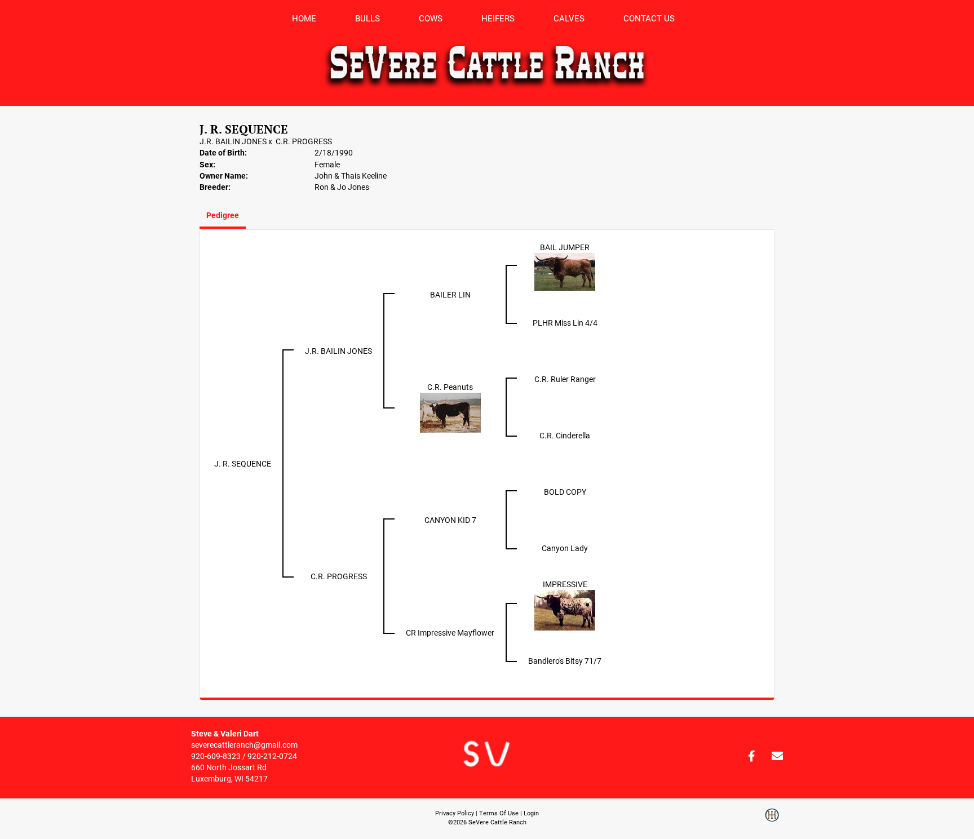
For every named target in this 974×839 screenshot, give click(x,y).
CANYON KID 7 (450, 519)
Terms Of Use (499, 813)
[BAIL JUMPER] (564, 271)
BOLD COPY (565, 491)
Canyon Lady (565, 548)
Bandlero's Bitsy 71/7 (564, 660)
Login (531, 813)
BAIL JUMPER (565, 247)
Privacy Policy (454, 813)
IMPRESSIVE (565, 584)
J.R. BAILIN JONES (233, 141)
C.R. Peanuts (450, 386)
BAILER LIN (450, 294)
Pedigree (222, 215)
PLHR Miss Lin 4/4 (565, 322)
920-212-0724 (272, 756)
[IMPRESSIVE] (564, 609)
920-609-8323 (216, 756)
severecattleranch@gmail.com (244, 744)
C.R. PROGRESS (304, 141)
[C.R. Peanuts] (450, 412)
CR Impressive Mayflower (450, 632)
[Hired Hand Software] (772, 821)
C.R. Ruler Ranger (565, 379)
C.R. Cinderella (564, 435)
